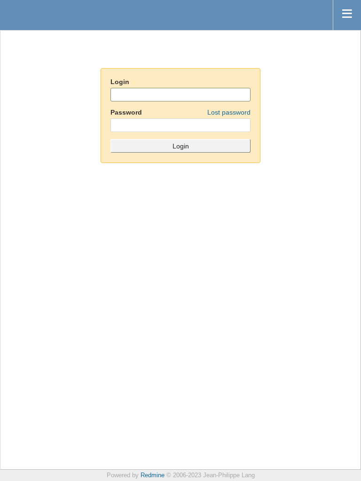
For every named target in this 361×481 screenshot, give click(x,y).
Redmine (153, 475)
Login (119, 81)
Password (180, 112)
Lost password (229, 112)
